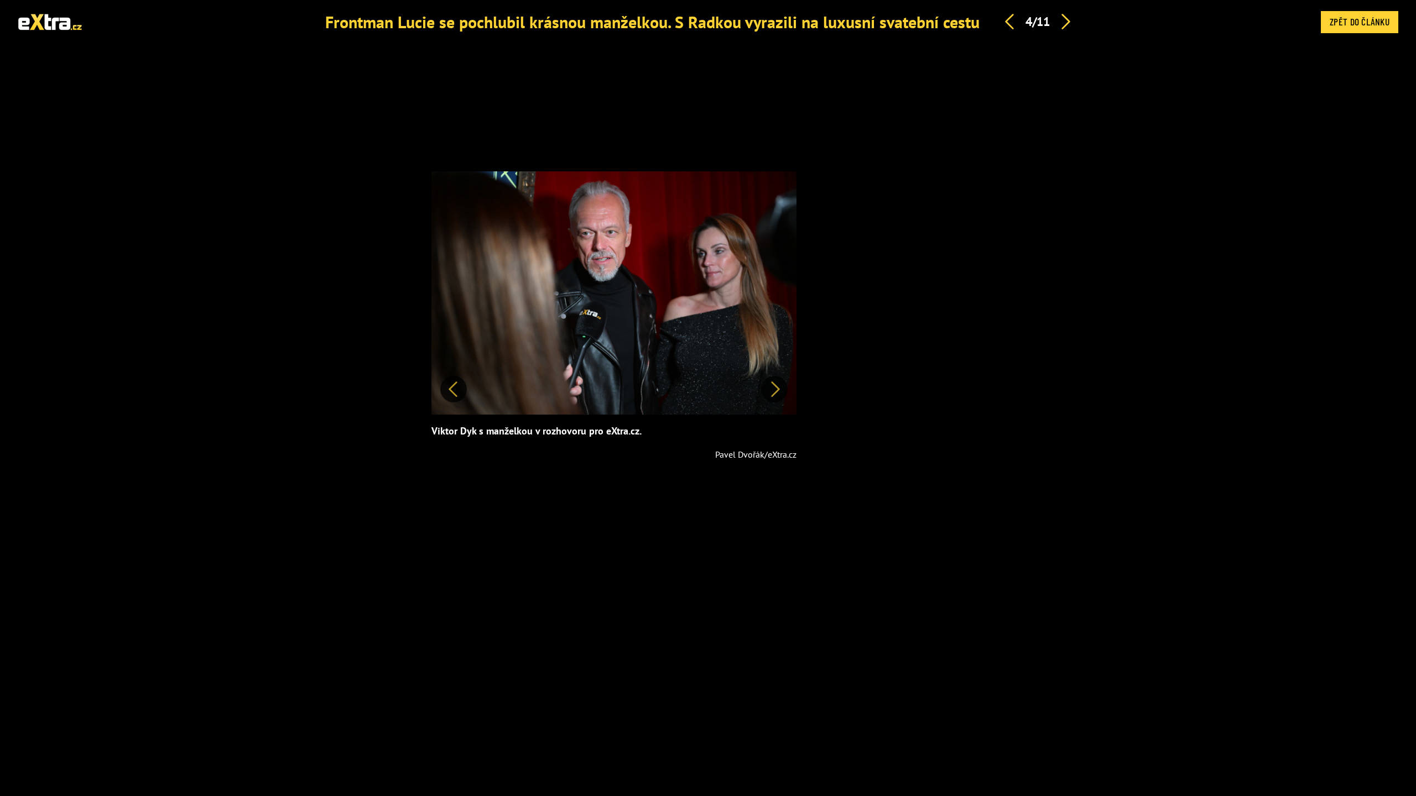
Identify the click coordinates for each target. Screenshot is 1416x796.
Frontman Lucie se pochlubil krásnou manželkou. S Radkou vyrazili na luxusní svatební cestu (652, 22)
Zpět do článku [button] (1359, 21)
